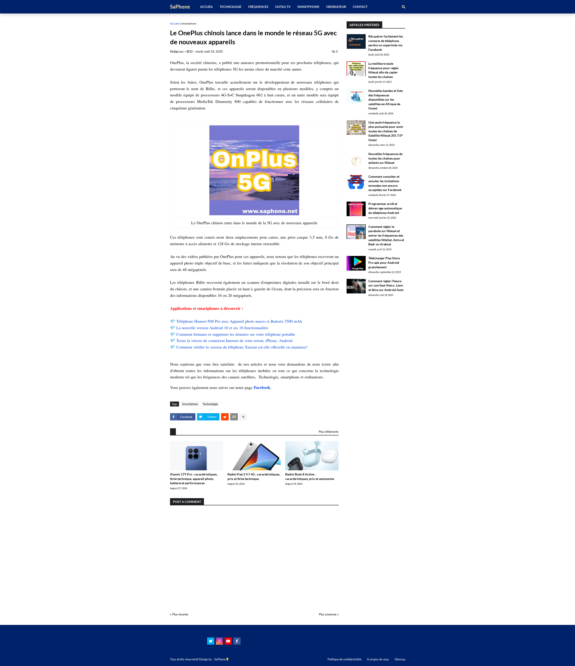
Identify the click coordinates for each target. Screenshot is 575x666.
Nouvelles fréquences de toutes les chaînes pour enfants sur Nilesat (385, 158)
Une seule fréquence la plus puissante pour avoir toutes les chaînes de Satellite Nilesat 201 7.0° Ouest (385, 131)
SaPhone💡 (221, 659)
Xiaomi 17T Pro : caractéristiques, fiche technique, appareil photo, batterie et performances (193, 478)
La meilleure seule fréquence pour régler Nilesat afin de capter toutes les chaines (383, 70)
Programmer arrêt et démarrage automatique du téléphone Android (385, 208)
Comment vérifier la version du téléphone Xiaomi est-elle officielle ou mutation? (241, 347)
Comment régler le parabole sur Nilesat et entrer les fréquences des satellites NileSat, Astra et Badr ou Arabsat (386, 235)
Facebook (262, 387)
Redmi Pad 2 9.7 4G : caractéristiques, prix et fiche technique (254, 476)
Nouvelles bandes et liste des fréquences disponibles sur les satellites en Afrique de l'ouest (385, 99)
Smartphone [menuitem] (308, 7)
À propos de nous (378, 659)
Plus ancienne (327, 614)
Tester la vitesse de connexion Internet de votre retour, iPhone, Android (234, 340)
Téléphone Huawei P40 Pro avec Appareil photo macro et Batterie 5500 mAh (239, 321)
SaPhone (180, 7)
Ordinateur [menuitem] (336, 7)
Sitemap (400, 659)
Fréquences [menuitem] (258, 7)
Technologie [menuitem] (230, 7)
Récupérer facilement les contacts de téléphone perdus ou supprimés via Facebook (385, 42)
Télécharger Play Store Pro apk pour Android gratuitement (384, 262)
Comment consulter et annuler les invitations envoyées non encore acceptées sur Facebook (385, 183)
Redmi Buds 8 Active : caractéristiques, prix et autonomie (309, 476)
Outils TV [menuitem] (283, 7)
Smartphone (188, 23)
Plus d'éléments (329, 431)
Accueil (174, 23)
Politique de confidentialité (344, 659)
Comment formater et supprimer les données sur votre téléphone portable (235, 334)
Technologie (210, 404)
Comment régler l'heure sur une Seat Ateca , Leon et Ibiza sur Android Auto (386, 285)
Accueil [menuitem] (206, 7)
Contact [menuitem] (360, 7)
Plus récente (180, 614)
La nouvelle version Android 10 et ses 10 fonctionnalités (222, 327)
